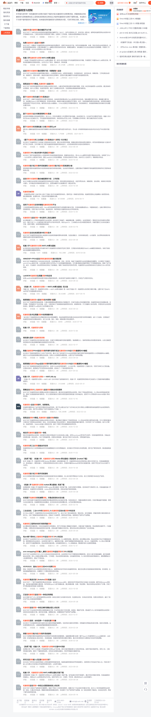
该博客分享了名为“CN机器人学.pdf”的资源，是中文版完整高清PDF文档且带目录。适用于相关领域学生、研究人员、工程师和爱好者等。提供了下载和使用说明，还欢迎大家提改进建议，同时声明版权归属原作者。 (66, 650)
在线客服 (89, 701)
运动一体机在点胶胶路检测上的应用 (41, 686)
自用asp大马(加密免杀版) (129, 14)
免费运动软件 (34, 43)
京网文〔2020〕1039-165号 (62, 705)
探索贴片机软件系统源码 (37, 634)
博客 (16, 3)
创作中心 (142, 3)
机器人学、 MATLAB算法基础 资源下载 (43, 673)
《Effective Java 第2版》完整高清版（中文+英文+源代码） (134, 47)
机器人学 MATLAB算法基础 (39, 58)
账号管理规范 (68, 707)
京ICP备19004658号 (45, 705)
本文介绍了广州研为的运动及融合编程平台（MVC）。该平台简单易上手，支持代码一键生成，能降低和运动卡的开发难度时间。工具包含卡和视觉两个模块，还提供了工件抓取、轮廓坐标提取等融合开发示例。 (67, 33)
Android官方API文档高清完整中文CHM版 (134, 38)
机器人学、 (33, 328)
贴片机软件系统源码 (35, 473)
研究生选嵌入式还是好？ (37, 660)
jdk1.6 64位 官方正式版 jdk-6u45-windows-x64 (134, 33)
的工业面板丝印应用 (35, 446)
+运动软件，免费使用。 (37, 405)
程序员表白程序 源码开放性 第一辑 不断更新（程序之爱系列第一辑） (134, 56)
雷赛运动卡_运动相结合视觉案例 (42, 390)
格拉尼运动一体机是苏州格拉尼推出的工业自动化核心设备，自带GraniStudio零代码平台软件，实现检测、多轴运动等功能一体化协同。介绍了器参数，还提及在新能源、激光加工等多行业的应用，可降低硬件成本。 (66, 436)
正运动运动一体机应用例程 (38, 595)
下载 (21, 3)
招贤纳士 (26, 701)
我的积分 (6, 16)
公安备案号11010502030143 (28, 705)
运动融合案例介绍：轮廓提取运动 (42, 71)
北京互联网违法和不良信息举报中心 (97, 705)
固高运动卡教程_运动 (38, 84)
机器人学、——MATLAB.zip (39, 377)
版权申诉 (87, 707)
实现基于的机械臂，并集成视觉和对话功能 (43, 498)
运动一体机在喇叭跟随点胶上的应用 (41, 608)
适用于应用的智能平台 (39, 205)
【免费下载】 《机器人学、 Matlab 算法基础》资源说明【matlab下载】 (55, 459)
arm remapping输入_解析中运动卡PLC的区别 (48, 551)
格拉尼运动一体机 (34, 433)
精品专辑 (6, 8)
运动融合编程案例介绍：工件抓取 (41, 179)
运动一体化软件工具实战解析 (39, 218)
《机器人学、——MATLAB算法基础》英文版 (45, 287)
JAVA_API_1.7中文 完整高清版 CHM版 (133, 28)
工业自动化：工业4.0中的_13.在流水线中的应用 (49, 511)
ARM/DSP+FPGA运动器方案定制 (42, 259)
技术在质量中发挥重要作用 (38, 315)
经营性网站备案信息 (78, 705)
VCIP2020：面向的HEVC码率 (39, 567)
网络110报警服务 (33, 707)
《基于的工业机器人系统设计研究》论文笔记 (45, 140)
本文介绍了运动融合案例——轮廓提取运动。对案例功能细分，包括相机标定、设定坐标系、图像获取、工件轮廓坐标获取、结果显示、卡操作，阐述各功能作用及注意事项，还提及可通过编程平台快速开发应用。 (66, 74)
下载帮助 (6, 28)
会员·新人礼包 (122, 3)
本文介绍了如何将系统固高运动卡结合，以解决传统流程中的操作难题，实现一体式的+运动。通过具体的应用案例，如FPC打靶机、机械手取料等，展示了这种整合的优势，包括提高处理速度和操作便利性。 (66, 87)
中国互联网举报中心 (45, 707)
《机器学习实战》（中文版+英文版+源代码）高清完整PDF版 (134, 42)
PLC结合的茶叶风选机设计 (39, 153)
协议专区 (49, 701)
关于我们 (19, 701)
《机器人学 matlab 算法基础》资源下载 (43, 485)
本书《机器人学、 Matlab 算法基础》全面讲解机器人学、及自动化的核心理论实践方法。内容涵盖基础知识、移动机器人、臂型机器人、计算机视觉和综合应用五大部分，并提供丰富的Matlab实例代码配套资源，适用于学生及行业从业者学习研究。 (66, 463)
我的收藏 (6, 20)
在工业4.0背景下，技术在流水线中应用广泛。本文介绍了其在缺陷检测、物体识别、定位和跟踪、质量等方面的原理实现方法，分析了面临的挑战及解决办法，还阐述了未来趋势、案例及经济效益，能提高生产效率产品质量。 (66, 514)
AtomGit (37, 3)
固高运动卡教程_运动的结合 (41, 418)
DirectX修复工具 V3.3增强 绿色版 (132, 23)
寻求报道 (41, 701)
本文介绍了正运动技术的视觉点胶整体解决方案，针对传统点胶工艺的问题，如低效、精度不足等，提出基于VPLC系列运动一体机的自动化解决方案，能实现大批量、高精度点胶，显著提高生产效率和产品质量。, (66, 611)
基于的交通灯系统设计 (36, 97)
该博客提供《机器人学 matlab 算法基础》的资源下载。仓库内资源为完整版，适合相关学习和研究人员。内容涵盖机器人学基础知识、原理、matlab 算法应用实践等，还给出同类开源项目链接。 (67, 488)
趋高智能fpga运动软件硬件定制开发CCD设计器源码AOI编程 (55, 364)
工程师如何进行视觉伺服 (37, 524)
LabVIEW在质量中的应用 (37, 276)
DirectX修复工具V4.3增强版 (130, 19)
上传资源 (6, 33)
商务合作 (34, 701)
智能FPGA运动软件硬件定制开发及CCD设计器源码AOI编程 (55, 351)
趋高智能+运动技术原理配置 (39, 300)
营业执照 (102, 707)
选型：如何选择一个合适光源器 (39, 621)
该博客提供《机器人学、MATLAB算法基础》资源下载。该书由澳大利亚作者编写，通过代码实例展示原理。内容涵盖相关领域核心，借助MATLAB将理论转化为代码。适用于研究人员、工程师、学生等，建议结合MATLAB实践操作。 (66, 676)
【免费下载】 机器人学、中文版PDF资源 (44, 647)
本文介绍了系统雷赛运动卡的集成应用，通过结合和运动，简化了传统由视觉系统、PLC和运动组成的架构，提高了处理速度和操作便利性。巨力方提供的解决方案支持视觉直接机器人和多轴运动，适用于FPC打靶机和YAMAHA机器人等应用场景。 (66, 394)
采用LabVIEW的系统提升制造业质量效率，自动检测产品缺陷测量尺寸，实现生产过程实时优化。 (58, 278)
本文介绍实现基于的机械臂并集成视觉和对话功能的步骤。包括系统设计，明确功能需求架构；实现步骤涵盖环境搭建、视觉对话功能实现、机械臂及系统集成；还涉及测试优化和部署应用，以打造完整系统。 (67, 501)
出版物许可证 (95, 707)
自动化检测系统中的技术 (37, 233)
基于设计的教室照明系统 (37, 114)
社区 (27, 3)
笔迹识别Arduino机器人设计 (39, 580)
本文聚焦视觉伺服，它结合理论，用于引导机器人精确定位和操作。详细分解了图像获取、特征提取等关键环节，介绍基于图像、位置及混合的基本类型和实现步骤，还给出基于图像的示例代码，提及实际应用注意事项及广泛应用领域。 (67, 527)
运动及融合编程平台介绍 (37, 30)
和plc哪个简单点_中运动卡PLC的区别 (43, 537)
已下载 (6, 24)
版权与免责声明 (79, 707)
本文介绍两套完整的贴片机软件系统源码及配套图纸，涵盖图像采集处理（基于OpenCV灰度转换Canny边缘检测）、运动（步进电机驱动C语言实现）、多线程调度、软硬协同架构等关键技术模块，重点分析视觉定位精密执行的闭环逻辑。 (66, 637)
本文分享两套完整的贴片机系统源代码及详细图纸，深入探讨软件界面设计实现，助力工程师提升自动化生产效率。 (64, 476)
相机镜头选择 (34, 338)
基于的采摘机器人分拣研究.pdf (39, 127)
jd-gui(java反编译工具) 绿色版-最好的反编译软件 (134, 52)
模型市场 (48, 3)
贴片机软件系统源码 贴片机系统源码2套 (47, 166)
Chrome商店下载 (58, 707)
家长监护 (24, 707)
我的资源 (6, 12)
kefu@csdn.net (78, 701)
